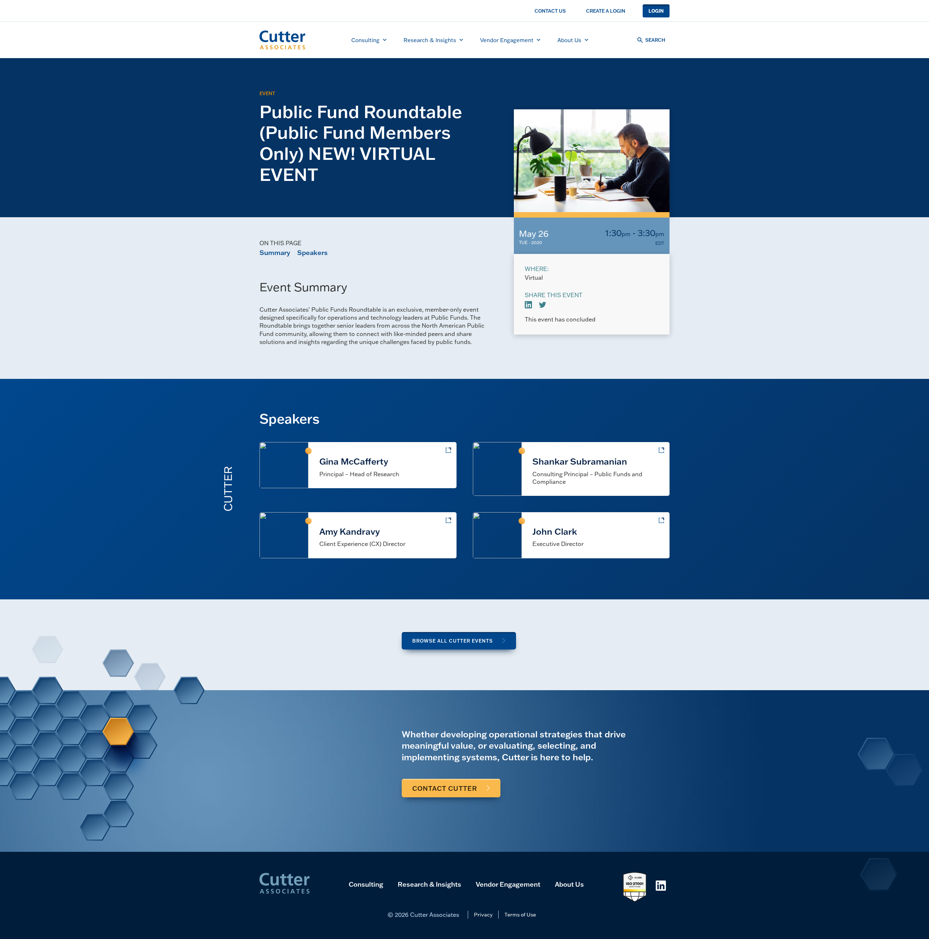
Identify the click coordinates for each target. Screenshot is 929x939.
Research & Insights (429, 884)
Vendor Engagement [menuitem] (506, 40)
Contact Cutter (444, 788)
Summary (274, 252)
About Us (569, 884)
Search (655, 40)
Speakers (312, 252)
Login (656, 11)
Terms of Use (520, 914)
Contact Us (550, 11)
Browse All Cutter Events (452, 641)
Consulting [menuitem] (365, 40)
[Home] (282, 40)
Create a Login (605, 11)
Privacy (483, 914)
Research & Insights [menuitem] (430, 40)
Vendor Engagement (508, 884)
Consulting (366, 884)
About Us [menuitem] (569, 40)
